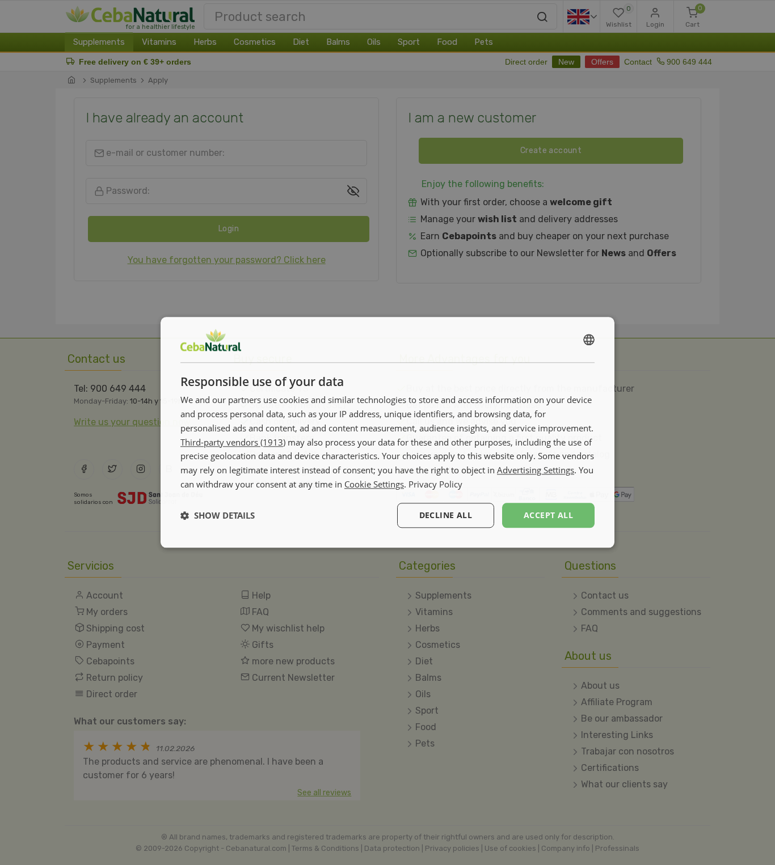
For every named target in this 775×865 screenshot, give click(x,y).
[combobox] (589, 339)
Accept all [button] (548, 515)
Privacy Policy (435, 484)
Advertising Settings (535, 470)
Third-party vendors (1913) (232, 442)
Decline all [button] (445, 515)
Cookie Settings (374, 484)
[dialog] (387, 432)
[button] (217, 515)
